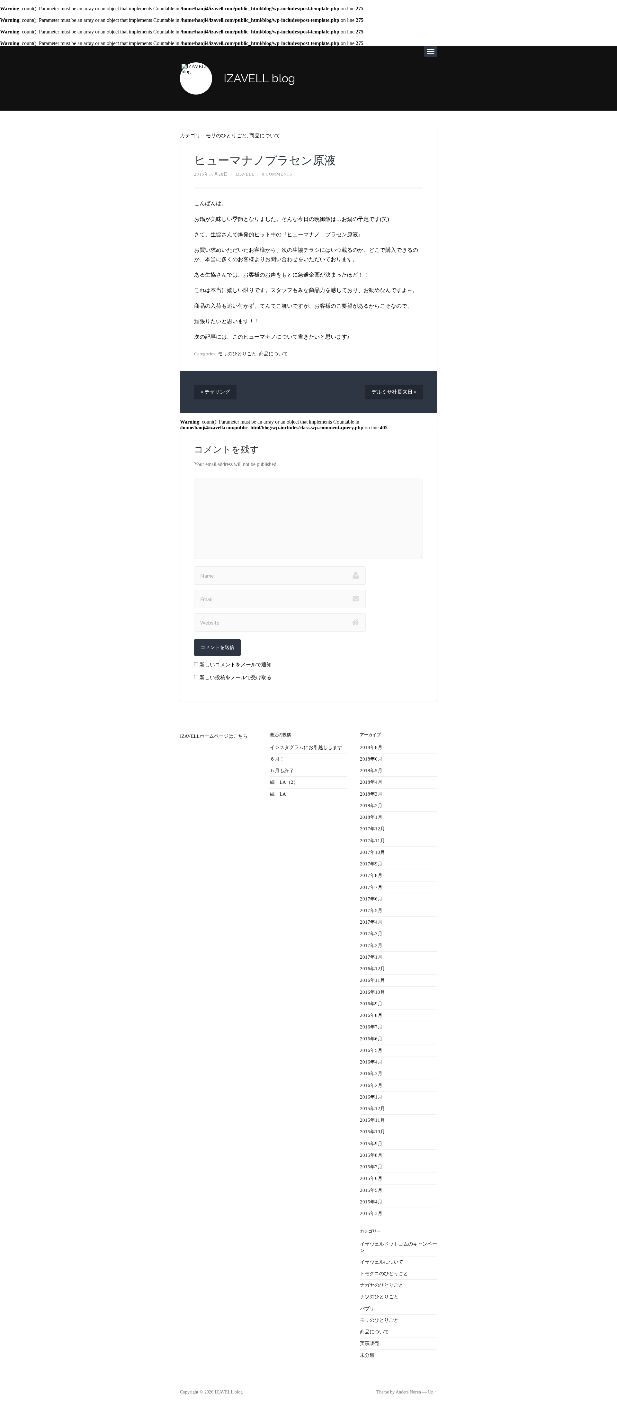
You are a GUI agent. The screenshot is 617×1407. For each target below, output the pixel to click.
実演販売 (369, 1343)
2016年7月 (371, 1026)
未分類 (367, 1355)
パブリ (367, 1308)
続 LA (278, 794)
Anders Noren (408, 1392)
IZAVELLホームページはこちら (214, 736)
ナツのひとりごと (379, 1296)
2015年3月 (371, 1213)
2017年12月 (372, 828)
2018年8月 (371, 747)
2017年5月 (371, 910)
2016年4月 (371, 1061)
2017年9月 (371, 863)
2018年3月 (371, 794)
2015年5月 (371, 1190)
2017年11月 (372, 840)
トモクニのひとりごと (384, 1273)
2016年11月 (372, 980)
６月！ (277, 759)
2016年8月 (371, 1015)
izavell (245, 174)
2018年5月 (371, 770)
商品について (264, 135)
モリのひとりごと (226, 135)
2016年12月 (372, 968)
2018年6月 (371, 759)
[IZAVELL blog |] (196, 78)
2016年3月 (371, 1073)
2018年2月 (371, 805)
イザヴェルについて (381, 1262)
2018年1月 (371, 817)
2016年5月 (371, 1050)
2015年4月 (371, 1201)
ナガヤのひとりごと (381, 1285)
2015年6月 (371, 1178)
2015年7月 (371, 1166)
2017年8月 (371, 875)
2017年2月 (371, 945)
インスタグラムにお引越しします (306, 747)
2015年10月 (372, 1131)
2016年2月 (371, 1085)
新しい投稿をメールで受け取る (236, 677)
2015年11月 (372, 1120)
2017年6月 (371, 898)
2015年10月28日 (211, 174)
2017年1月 (371, 957)
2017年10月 (372, 852)
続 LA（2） (284, 782)
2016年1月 (371, 1097)
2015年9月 (371, 1143)
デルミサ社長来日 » (393, 392)
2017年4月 (371, 922)
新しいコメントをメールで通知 (236, 664)
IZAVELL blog (259, 78)
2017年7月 (371, 887)
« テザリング (215, 392)
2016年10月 (372, 992)
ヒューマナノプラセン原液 (265, 160)
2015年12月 (372, 1108)
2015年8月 (371, 1155)
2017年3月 (371, 933)
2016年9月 (371, 1003)
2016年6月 (371, 1038)
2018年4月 (371, 782)
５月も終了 (282, 770)
